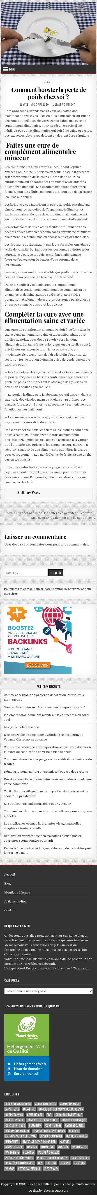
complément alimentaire (43, 1120)
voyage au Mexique (29, 1168)
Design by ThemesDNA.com (48, 1190)
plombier (28, 1152)
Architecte (12, 1109)
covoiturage (53, 1125)
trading (65, 1163)
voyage (9, 1168)
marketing (47, 1147)
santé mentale (80, 1158)
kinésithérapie (14, 1147)
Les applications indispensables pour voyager (37, 803)
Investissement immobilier (39, 1142)
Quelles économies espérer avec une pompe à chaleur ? (44, 707)
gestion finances (76, 1136)
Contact (9, 910)
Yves (25, 104)
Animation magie (70, 1104)
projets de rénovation (19, 1158)
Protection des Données (52, 1158)
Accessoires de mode (18, 1104)
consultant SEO (15, 1125)
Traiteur (79, 1163)
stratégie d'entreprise (19, 1163)
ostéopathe (79, 1147)
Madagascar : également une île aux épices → (63, 517)
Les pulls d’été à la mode (21, 727)
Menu (12, 69)
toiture (51, 1163)
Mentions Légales (17, 892)
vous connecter (33, 544)
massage (63, 1147)
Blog (7, 883)
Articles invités (15, 901)
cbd (49, 1115)
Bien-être (29, 1109)
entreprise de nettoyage (20, 1136)
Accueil (9, 874)
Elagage (74, 1131)
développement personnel (49, 1131)
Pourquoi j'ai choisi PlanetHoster (28, 589)
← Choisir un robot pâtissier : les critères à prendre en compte (46, 513)
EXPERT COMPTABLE (51, 1136)
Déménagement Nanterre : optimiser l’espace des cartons (46, 771)
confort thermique (74, 1120)
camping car (35, 1115)
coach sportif (14, 1120)
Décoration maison (17, 1131)
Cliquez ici (80, 968)
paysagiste (12, 1152)
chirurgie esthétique (68, 1115)
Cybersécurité (74, 1125)
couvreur (35, 1125)
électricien (51, 1168)
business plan (14, 1115)
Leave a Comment (65, 104)
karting (64, 1142)
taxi (40, 1163)
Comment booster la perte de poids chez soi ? (48, 93)
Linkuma (32, 1147)
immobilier (11, 1142)
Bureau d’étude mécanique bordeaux (61, 1109)
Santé (49, 82)
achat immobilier (45, 1104)
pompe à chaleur (48, 1152)
